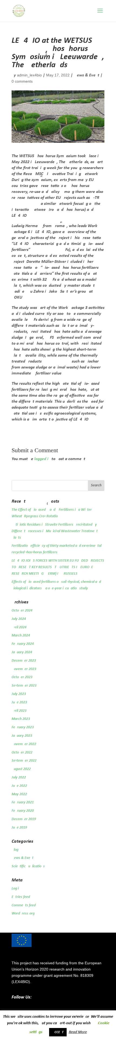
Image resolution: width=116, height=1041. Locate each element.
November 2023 (24, 669)
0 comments (22, 81)
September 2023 (24, 686)
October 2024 (22, 611)
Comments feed (24, 905)
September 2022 (24, 761)
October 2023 (22, 677)
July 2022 (19, 777)
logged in (42, 459)
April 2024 (19, 627)
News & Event (86, 75)
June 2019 (19, 828)
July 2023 (19, 694)
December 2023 (24, 661)
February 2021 (23, 802)
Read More (78, 1032)
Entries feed (21, 897)
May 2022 (19, 794)
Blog (15, 850)
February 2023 (23, 727)
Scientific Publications (28, 866)
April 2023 (19, 711)
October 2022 (22, 753)
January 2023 (22, 736)
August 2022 (21, 769)
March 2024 (21, 635)
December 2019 (24, 819)
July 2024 (19, 619)
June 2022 (19, 786)
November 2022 (24, 744)
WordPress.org (23, 913)
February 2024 (23, 644)
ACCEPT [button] (57, 1032)
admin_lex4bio (29, 75)
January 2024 (22, 652)
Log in (16, 889)
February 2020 (23, 811)
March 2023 (21, 719)
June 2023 (19, 702)
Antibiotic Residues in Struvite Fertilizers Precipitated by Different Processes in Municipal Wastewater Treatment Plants (55, 531)
